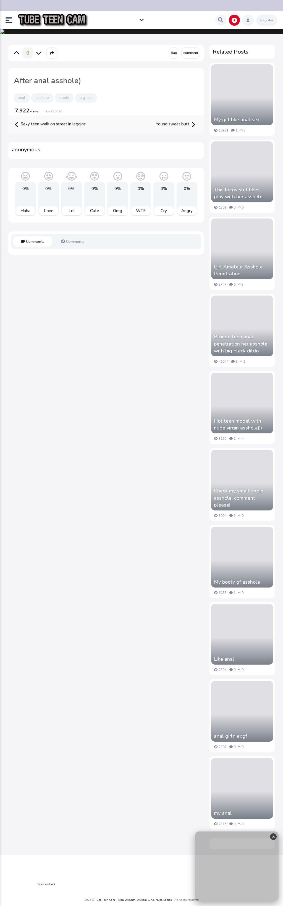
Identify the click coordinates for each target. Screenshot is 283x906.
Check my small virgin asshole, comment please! (238, 498)
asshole (42, 97)
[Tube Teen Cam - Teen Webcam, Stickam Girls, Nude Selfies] (53, 20)
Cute (94, 211)
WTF (141, 211)
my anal (223, 813)
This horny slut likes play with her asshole (238, 193)
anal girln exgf (230, 736)
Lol (72, 211)
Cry (164, 211)
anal (21, 97)
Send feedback (46, 884)
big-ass (86, 97)
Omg (117, 211)
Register (266, 20)
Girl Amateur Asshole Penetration (238, 270)
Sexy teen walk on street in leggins (53, 124)
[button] (11, 20)
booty (64, 97)
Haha (25, 211)
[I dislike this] (38, 53)
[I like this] (16, 53)
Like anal (224, 659)
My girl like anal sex (237, 119)
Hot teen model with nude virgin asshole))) (238, 424)
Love (48, 211)
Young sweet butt (173, 124)
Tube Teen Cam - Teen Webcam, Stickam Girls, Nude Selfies (133, 900)
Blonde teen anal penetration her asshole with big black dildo (241, 343)
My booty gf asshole (237, 582)
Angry (187, 211)
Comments (34, 241)
